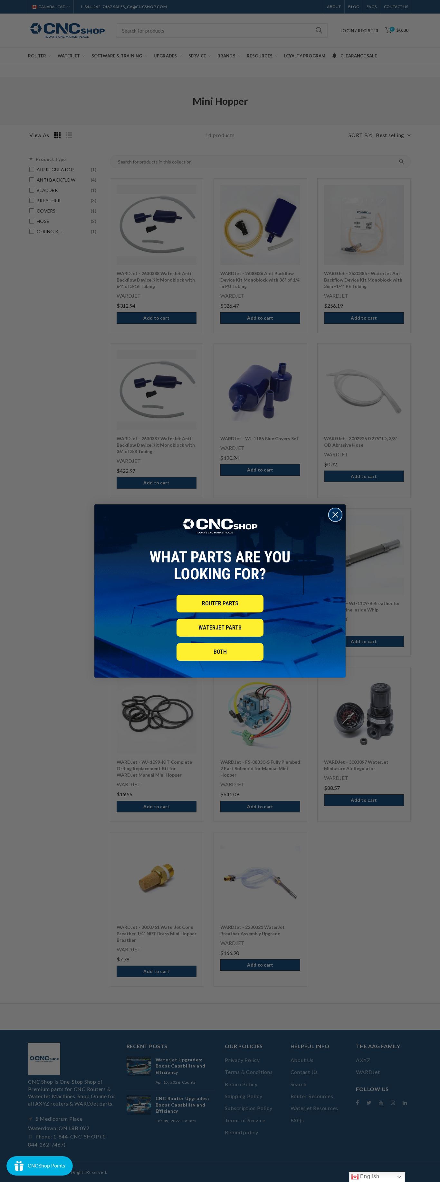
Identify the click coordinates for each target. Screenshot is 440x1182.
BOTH (220, 651)
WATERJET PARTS (220, 627)
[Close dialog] (335, 514)
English (369, 1176)
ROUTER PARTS (220, 603)
